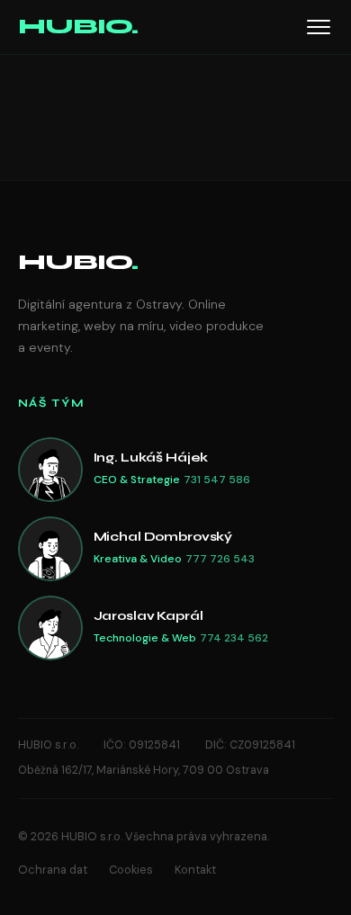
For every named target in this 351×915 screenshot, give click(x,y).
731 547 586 (217, 479)
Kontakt (195, 869)
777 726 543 (220, 559)
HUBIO (78, 262)
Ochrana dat (52, 869)
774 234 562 (234, 638)
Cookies (131, 869)
